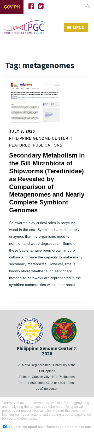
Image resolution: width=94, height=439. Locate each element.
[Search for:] (88, 6)
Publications (47, 145)
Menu (79, 27)
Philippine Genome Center (38, 138)
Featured (20, 145)
